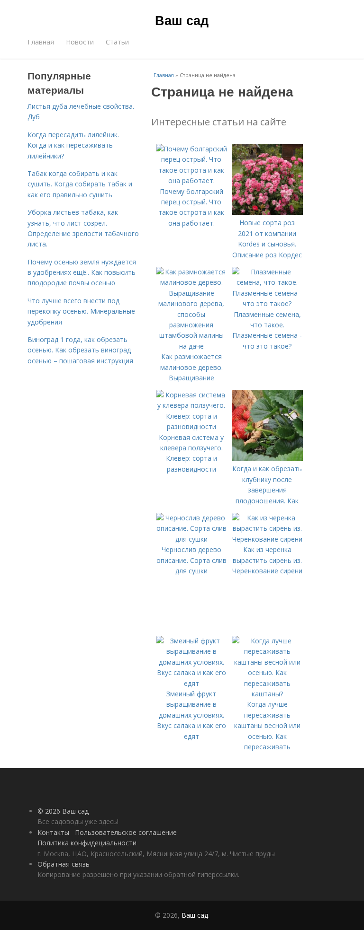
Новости (80, 41)
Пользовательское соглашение (126, 832)
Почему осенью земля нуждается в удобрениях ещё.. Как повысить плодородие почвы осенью (81, 272)
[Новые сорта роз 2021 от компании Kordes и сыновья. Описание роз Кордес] (267, 212)
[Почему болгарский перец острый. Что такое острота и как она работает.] (191, 180)
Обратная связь (63, 864)
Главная (40, 41)
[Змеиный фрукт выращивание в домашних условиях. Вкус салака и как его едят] (191, 683)
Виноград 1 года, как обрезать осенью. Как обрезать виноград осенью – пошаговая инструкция (80, 350)
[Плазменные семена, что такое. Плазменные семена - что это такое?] (267, 303)
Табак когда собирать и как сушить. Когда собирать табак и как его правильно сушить (79, 184)
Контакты (53, 832)
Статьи (117, 41)
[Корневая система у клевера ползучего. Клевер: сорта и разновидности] (191, 426)
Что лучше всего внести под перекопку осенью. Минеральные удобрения (81, 311)
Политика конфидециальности (86, 842)
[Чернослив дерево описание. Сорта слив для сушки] (191, 539)
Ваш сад (182, 20)
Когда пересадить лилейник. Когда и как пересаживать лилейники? (73, 145)
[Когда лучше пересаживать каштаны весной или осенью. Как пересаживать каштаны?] (267, 693)
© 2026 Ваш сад (63, 811)
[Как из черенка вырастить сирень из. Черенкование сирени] (267, 539)
